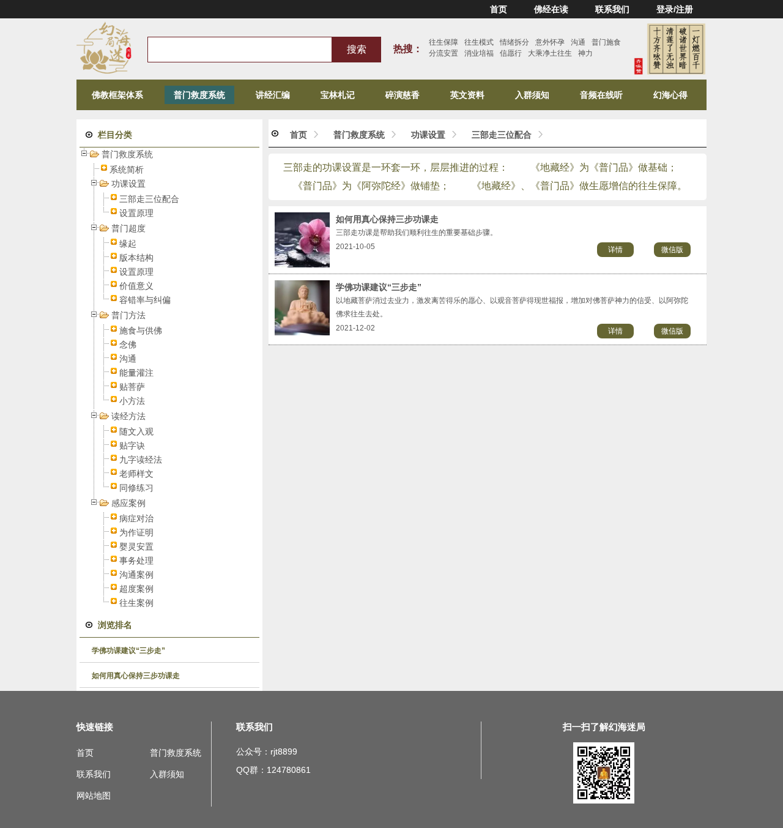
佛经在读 (551, 9)
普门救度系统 (199, 95)
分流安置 (443, 53)
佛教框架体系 (117, 95)
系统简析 (126, 169)
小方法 (132, 401)
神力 (585, 53)
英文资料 (467, 95)
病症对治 (136, 518)
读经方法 (128, 416)
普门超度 (128, 228)
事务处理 (136, 560)
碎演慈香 (402, 95)
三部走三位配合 (149, 199)
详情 (615, 249)
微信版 (672, 249)
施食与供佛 (140, 330)
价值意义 (136, 286)
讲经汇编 (273, 95)
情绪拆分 (514, 42)
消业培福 (479, 53)
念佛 (127, 344)
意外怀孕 (550, 42)
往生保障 (443, 42)
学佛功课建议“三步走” (128, 650)
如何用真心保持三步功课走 (136, 675)
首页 (498, 9)
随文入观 (136, 431)
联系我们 (612, 9)
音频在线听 (601, 95)
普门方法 (128, 315)
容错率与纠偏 (145, 300)
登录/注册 (674, 9)
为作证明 (136, 532)
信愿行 (511, 53)
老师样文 (136, 474)
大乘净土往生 (550, 53)
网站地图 (93, 795)
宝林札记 (338, 95)
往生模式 (479, 42)
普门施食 (606, 42)
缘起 (127, 243)
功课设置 (128, 183)
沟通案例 (136, 575)
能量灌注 (136, 373)
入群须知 (532, 95)
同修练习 (136, 488)
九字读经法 (140, 459)
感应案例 (128, 503)
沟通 (578, 42)
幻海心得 (670, 95)
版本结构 (136, 258)
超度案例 (136, 589)
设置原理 (136, 213)
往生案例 (136, 603)
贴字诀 (132, 445)
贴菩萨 (132, 387)
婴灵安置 (136, 546)
